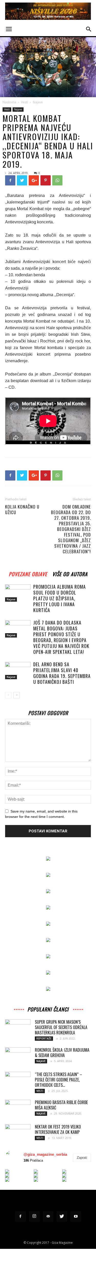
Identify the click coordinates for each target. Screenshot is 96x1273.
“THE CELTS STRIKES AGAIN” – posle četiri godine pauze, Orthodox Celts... (58, 1079)
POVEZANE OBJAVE (28, 573)
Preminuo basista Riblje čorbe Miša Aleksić (61, 1105)
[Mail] (48, 1216)
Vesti (24, 102)
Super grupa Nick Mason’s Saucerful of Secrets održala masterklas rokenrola (61, 1027)
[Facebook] (20, 1216)
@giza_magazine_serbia (45, 1154)
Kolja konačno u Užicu (22, 509)
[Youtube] (76, 1216)
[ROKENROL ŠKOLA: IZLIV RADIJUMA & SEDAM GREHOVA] (18, 1054)
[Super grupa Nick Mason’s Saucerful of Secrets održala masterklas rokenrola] (18, 1027)
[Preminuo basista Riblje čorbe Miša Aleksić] (18, 1108)
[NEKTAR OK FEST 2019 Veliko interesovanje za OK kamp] (18, 1132)
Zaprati (82, 1158)
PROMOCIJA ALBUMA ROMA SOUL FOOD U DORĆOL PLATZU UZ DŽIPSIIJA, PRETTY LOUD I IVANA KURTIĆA (59, 598)
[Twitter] (62, 1216)
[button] (89, 29)
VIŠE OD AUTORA (70, 573)
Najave (38, 102)
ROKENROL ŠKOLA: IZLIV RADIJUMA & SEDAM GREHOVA (62, 1052)
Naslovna (9, 102)
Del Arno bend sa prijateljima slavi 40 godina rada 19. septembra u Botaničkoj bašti (62, 673)
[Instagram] (34, 1216)
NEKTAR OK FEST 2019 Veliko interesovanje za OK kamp (58, 1129)
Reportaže (43, 1038)
